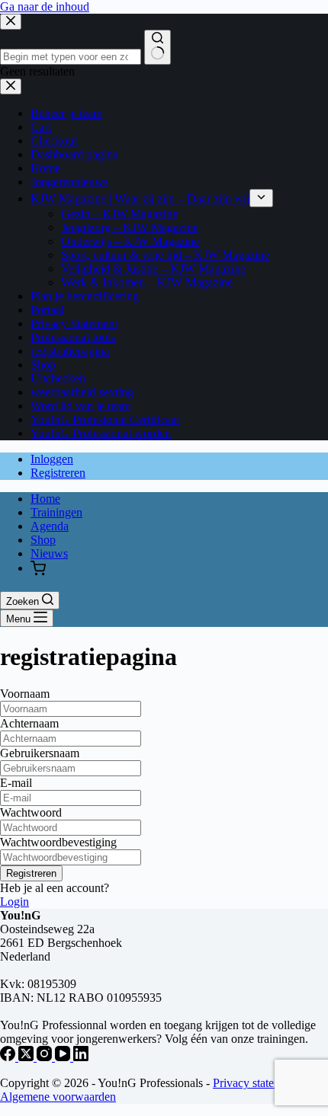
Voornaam (25, 693)
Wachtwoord (31, 812)
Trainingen (56, 512)
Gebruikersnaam (39, 753)
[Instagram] (46, 1056)
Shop (43, 539)
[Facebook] (9, 1056)
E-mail (16, 782)
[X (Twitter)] (27, 1056)
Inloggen (52, 458)
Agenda (50, 526)
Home (45, 498)
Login (14, 901)
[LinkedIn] (80, 1056)
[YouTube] (64, 1056)
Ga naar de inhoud (44, 6)
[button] (38, 570)
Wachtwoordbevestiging (58, 842)
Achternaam (29, 723)
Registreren (58, 472)
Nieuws (49, 553)
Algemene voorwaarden (58, 1096)
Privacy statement (255, 1082)
